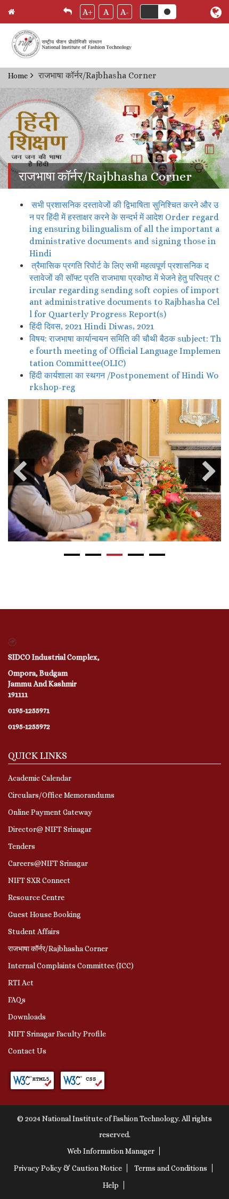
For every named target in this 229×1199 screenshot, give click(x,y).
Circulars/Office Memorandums (61, 795)
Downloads (27, 1016)
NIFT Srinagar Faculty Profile (57, 1034)
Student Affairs (34, 931)
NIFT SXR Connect (39, 880)
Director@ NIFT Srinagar (50, 829)
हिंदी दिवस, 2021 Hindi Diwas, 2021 (91, 326)
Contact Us (27, 1051)
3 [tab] (114, 555)
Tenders (21, 846)
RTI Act (21, 982)
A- (124, 12)
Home (18, 75)
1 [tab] (72, 555)
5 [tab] (157, 555)
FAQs (17, 999)
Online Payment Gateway (50, 812)
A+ (88, 12)
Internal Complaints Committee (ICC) (71, 965)
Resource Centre (36, 897)
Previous (21, 472)
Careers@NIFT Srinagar (48, 863)
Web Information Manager (110, 1151)
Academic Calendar (39, 778)
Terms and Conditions (170, 1168)
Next (207, 472)
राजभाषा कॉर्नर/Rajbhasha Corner (58, 948)
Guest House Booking (44, 914)
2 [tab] (93, 555)
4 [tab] (136, 555)
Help (111, 1185)
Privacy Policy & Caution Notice (68, 1168)
